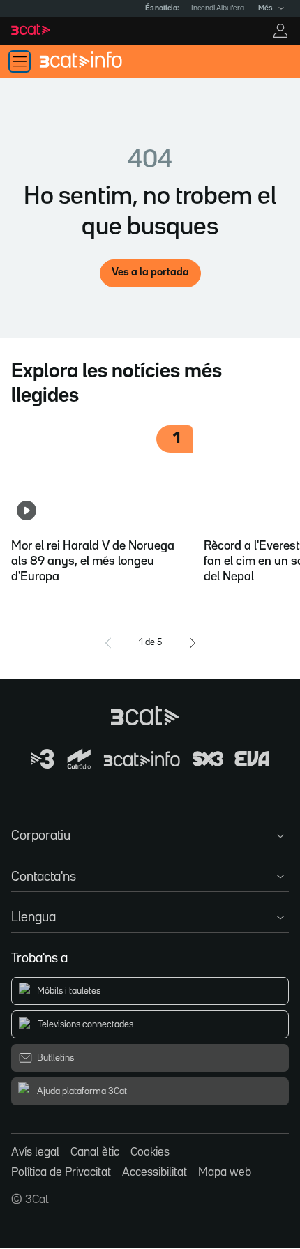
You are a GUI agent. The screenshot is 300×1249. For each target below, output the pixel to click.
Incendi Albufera (217, 8)
